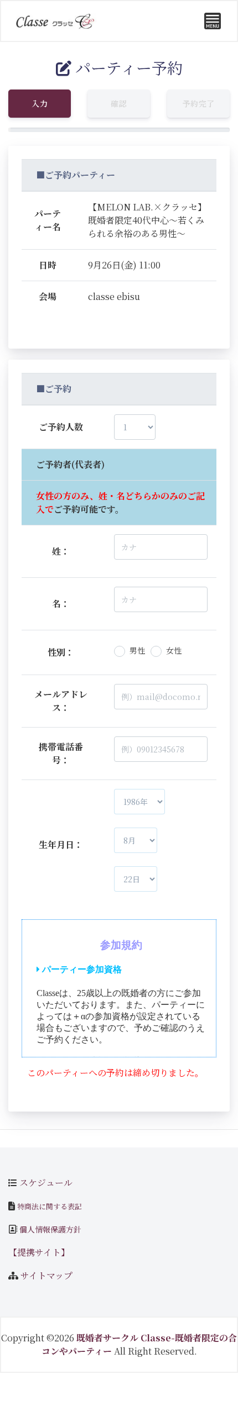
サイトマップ (46, 1275)
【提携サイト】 (39, 1252)
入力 (40, 103)
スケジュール (46, 1182)
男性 (137, 650)
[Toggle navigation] (212, 21)
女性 (174, 650)
